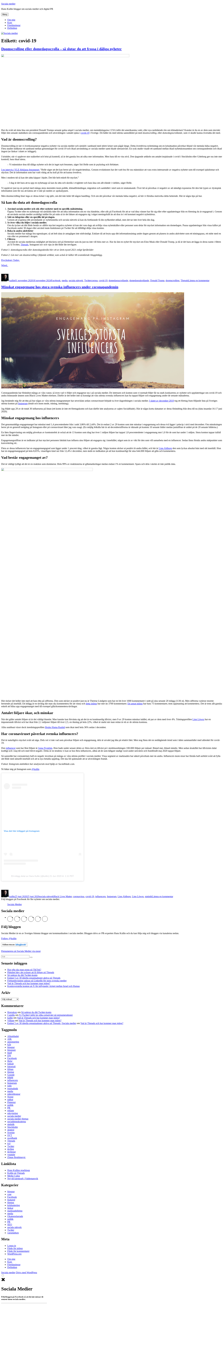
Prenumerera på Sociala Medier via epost (21, 951)
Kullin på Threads (16, 1173)
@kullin (35, 769)
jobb (9, 1085)
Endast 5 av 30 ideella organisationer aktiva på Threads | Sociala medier (41, 1023)
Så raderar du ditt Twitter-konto (22, 975)
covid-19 (85, 133)
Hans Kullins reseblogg (18, 1170)
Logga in (11, 1245)
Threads (24, 244)
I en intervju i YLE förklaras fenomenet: (20, 169)
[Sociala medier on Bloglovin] (14, 946)
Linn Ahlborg (165, 448)
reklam (10, 1110)
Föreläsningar (13, 25)
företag (10, 1072)
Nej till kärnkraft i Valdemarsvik (22, 1178)
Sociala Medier (14, 904)
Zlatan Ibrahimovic (16, 1157)
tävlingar (11, 1151)
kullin (12, 280)
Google (10, 1074)
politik (10, 1105)
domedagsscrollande (118, 280)
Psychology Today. (10, 260)
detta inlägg (91, 703)
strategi (10, 1129)
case (9, 1194)
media (65, 280)
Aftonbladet (13, 1036)
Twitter (87, 280)
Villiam (10, 1020)
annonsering (13, 1041)
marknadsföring (14, 1210)
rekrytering (12, 1113)
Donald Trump (157, 280)
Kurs (9, 22)
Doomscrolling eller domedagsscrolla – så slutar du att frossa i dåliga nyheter (61, 49)
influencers (100, 896)
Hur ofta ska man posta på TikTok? (24, 969)
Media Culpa (13, 1175)
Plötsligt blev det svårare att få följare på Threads (30, 972)
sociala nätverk (76, 280)
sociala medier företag (17, 1118)
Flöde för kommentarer (18, 1251)
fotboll (10, 1063)
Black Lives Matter (62, 896)
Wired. (4, 265)
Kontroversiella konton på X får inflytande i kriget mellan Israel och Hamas (43, 986)
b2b (9, 1044)
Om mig (11, 19)
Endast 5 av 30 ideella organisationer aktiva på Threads (33, 978)
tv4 (8, 1143)
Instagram (23, 403)
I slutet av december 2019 (161, 400)
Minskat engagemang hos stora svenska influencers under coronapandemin (59, 287)
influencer (11, 748)
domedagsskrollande (139, 280)
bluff (9, 1052)
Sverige (11, 1132)
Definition (12, 28)
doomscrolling (172, 280)
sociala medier (14, 1116)
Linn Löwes (198, 719)
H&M (10, 1077)
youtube (11, 1154)
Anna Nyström (45, 748)
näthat (10, 1099)
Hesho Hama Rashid (55, 727)
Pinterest (11, 1102)
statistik (148, 896)
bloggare (11, 1050)
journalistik (12, 1088)
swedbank (12, 1138)
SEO (9, 1224)
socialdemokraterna (16, 1121)
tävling (10, 1149)
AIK (9, 1039)
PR (8, 1107)
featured (11, 1199)
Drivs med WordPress (26, 1272)
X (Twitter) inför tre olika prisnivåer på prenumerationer (46, 1015)
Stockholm (12, 1127)
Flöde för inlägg (15, 1248)
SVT (9, 1135)
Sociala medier (8, 3)
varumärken (13, 1232)
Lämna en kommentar (198, 280)
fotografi (11, 1066)
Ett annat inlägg (135, 703)
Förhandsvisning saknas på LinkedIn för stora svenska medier (37, 980)
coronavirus (78, 896)
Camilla (11, 1015)
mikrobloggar (13, 1094)
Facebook (55, 280)
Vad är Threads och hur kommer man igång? (28, 983)
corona (94, 280)
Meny (4, 14)
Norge (10, 1096)
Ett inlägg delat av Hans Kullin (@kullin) (30, 876)
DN (9, 1055)
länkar (10, 1208)
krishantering (13, 1205)
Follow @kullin (8, 938)
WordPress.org (14, 1254)
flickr (9, 1061)
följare (10, 1069)
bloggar (11, 1047)
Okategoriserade (15, 1216)
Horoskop (12, 1012)
